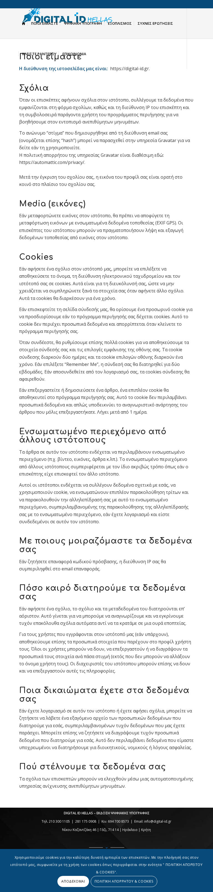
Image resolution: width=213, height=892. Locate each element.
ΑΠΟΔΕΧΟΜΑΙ (73, 881)
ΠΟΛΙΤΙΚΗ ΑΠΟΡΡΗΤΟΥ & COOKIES (124, 881)
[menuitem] (23, 23)
